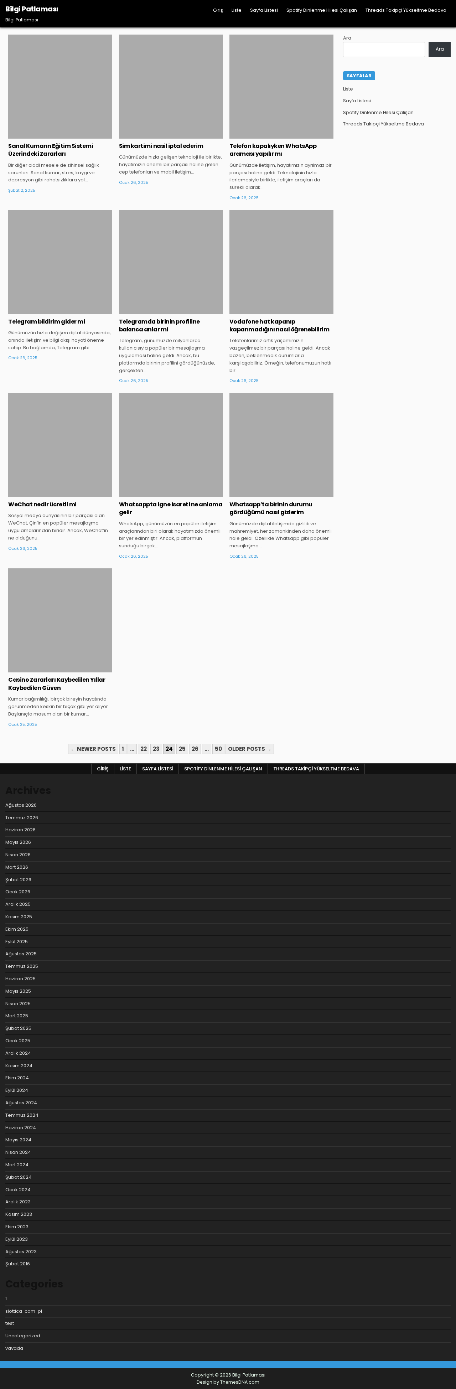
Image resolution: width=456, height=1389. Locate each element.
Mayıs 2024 (18, 1139)
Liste (237, 10)
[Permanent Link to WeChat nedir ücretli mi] (60, 445)
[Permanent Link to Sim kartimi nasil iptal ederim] (171, 87)
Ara (347, 38)
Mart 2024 (16, 1164)
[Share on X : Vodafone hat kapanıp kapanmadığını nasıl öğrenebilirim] (271, 310)
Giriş (218, 10)
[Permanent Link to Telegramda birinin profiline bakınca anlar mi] (171, 262)
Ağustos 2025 (21, 953)
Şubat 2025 (18, 1028)
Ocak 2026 (17, 891)
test (9, 1323)
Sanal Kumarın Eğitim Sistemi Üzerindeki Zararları (50, 150)
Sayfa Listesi (264, 10)
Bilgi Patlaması (31, 9)
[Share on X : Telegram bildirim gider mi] (50, 310)
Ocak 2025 (17, 1040)
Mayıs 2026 (18, 842)
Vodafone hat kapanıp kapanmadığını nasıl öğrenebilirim (279, 325)
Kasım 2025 (18, 916)
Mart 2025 (16, 1015)
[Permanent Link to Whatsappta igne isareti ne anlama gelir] (171, 445)
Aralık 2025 (18, 904)
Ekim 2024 (17, 1077)
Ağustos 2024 (21, 1102)
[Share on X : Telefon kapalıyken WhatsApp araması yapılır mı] (271, 135)
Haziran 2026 (20, 829)
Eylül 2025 (16, 941)
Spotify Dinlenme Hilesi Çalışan (321, 10)
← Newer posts (93, 749)
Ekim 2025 (16, 929)
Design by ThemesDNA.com (228, 1382)
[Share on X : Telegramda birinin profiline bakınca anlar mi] (160, 310)
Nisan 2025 (18, 1003)
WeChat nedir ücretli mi (42, 504)
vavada (14, 1348)
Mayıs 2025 (18, 991)
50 (218, 749)
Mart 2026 (16, 867)
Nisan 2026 (18, 854)
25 (182, 749)
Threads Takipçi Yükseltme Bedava (406, 10)
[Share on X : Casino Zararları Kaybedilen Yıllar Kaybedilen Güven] (50, 668)
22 (143, 749)
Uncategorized (60, 58)
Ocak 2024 (18, 1189)
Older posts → (249, 749)
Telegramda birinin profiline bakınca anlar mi (159, 325)
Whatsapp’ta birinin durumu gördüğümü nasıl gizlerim (270, 508)
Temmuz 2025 (21, 966)
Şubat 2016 (17, 1263)
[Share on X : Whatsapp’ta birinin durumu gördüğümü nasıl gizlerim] (271, 493)
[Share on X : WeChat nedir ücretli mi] (50, 493)
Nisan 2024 (18, 1152)
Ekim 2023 (16, 1226)
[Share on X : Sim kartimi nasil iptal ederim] (160, 135)
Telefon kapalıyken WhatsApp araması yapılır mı (273, 150)
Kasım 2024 (18, 1065)
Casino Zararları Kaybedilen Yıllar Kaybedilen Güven (56, 684)
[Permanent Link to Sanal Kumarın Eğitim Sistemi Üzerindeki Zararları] (60, 87)
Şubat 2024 (18, 1177)
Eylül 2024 (16, 1090)
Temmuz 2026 (21, 817)
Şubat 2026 (18, 879)
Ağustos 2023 (21, 1251)
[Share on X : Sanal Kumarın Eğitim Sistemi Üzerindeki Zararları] (50, 135)
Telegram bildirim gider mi (46, 321)
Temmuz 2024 (21, 1115)
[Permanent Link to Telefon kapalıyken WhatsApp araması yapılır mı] (281, 87)
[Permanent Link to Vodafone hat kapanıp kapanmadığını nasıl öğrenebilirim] (281, 262)
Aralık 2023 (18, 1201)
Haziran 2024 (20, 1127)
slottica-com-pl (23, 1311)
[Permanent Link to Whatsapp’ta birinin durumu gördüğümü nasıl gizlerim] (281, 445)
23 (156, 749)
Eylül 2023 (16, 1239)
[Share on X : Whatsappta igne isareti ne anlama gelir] (160, 493)
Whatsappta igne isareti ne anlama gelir (171, 508)
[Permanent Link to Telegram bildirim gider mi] (60, 262)
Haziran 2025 (20, 978)
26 (195, 749)
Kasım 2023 (18, 1214)
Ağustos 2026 (21, 805)
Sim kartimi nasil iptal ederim (161, 146)
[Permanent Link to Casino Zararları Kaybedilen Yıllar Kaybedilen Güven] (60, 620)
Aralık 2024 (18, 1053)
